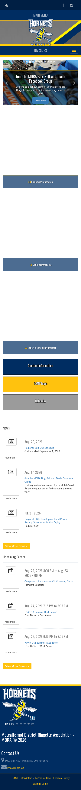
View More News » (16, 546)
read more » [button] (11, 457)
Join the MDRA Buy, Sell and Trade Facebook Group (48, 480)
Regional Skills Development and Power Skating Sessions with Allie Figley (45, 520)
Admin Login (40, 783)
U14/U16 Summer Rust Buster (40, 612)
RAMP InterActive (21, 778)
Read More (40, 100)
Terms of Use (43, 778)
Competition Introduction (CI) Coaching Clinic (48, 581)
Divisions (40, 50)
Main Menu (40, 15)
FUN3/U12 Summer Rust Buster (41, 642)
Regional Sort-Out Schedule (39, 447)
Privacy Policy (61, 778)
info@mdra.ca (15, 768)
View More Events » (17, 666)
